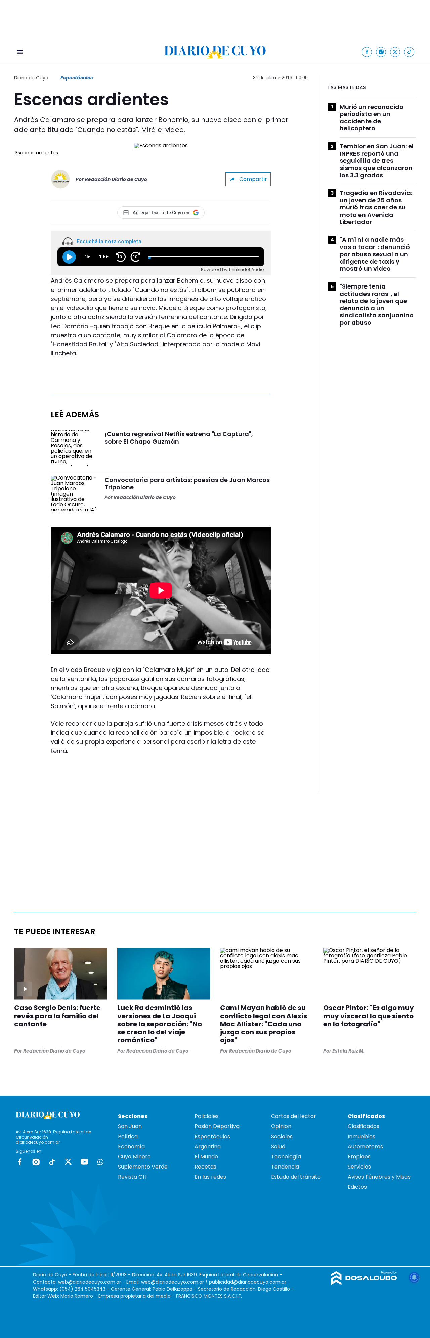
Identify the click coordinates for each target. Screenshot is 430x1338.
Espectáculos (76, 77)
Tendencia (285, 1167)
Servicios (359, 1167)
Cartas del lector (293, 1116)
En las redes (210, 1177)
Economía (131, 1146)
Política (128, 1136)
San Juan (130, 1126)
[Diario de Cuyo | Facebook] (367, 51)
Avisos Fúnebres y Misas (379, 1177)
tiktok (52, 1162)
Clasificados (363, 1126)
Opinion (281, 1126)
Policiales (207, 1116)
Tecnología (286, 1156)
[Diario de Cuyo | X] (395, 51)
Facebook (20, 1162)
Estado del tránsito (296, 1177)
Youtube (84, 1162)
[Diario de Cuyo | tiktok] (409, 51)
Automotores (365, 1146)
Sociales (282, 1136)
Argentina (208, 1146)
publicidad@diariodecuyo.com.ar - (249, 1281)
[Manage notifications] (414, 1277)
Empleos (359, 1156)
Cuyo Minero (134, 1156)
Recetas (205, 1167)
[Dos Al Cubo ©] (364, 1283)
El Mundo (206, 1156)
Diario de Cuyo (31, 77)
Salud (278, 1146)
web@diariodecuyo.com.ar (89, 1281)
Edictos (357, 1187)
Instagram (36, 1162)
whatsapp (100, 1162)
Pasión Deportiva (217, 1126)
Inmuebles (361, 1136)
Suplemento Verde (143, 1167)
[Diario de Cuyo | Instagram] (381, 51)
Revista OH (132, 1177)
